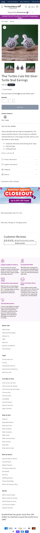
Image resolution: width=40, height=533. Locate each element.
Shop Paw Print (7, 425)
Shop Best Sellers (7, 422)
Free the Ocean (7, 402)
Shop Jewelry (6, 441)
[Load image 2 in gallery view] (20, 68)
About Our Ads (6, 372)
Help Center (6, 329)
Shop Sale (5, 445)
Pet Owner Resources (9, 468)
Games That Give (7, 405)
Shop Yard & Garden (8, 438)
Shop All (4, 419)
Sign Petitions (25, 2)
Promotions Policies (8, 366)
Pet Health (5, 471)
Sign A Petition (7, 408)
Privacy (4, 363)
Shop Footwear (7, 432)
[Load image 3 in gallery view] (30, 68)
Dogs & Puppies (7, 465)
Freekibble (5, 399)
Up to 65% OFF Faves (20, 200)
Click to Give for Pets (9, 383)
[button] (26, 7)
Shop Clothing (6, 429)
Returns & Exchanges (9, 333)
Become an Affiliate (8, 346)
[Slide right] (38, 68)
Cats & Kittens (6, 462)
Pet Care (5, 475)
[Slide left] (2, 68)
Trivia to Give (6, 392)
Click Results (6, 349)
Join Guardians (12, 2)
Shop (3, 2)
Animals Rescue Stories (9, 458)
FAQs (3, 339)
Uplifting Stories (7, 478)
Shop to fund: (17, 12)
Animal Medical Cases (9, 501)
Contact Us (5, 336)
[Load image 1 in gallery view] (9, 68)
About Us (5, 342)
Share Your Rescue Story (10, 484)
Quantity (4, 97)
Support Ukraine (7, 508)
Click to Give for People (9, 386)
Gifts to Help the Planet (9, 498)
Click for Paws (6, 396)
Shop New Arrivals (8, 448)
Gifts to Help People (8, 495)
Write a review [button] (20, 243)
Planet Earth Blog (7, 481)
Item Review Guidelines (10, 369)
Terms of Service (7, 359)
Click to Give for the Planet (10, 389)
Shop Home (6, 435)
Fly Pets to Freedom (8, 504)
